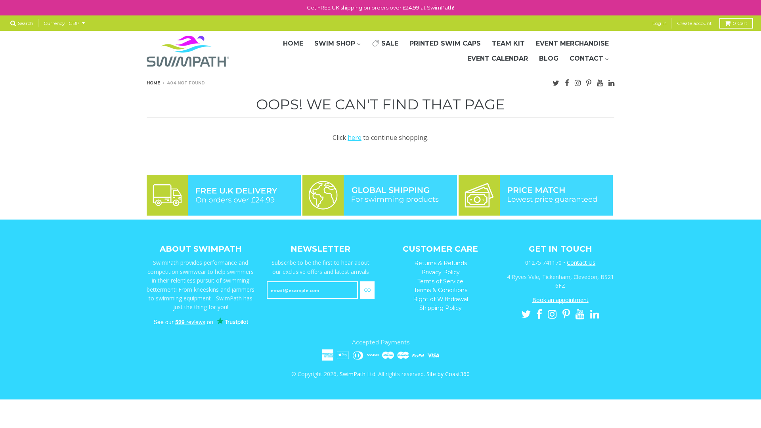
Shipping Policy (440, 307)
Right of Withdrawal (440, 299)
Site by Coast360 (448, 374)
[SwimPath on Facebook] (567, 82)
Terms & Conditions (440, 290)
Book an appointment (560, 300)
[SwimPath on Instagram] (578, 82)
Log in (659, 23)
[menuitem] (293, 43)
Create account (694, 23)
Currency (54, 23)
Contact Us (581, 262)
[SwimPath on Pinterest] (588, 82)
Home (153, 83)
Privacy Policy (440, 272)
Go (367, 290)
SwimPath (352, 374)
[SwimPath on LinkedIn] (611, 82)
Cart (740, 23)
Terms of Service (440, 281)
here (354, 137)
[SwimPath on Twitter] (556, 82)
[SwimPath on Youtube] (600, 82)
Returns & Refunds (440, 263)
